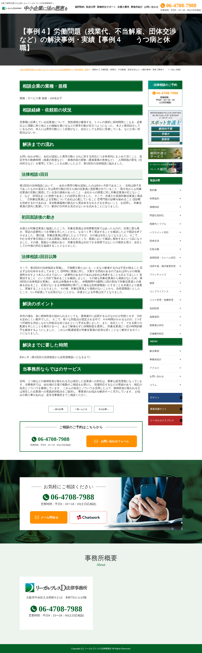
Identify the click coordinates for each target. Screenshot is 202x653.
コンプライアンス (159, 291)
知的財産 (154, 308)
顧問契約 (80, 6)
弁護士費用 (123, 6)
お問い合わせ (151, 6)
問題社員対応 (157, 215)
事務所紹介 (137, 6)
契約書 (153, 190)
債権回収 (154, 207)
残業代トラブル (158, 224)
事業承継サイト (158, 409)
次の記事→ (104, 409)
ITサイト (154, 397)
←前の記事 (58, 409)
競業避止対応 (157, 325)
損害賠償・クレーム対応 (163, 257)
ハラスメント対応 (159, 232)
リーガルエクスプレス (162, 420)
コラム (153, 385)
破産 (152, 283)
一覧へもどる (81, 409)
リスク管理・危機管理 (161, 300)
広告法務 (154, 249)
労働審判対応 (157, 333)
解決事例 (154, 351)
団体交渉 (154, 241)
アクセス (154, 368)
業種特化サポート (106, 6)
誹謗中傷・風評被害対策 (163, 266)
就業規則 (154, 317)
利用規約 (154, 198)
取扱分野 (91, 6)
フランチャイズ (158, 274)
